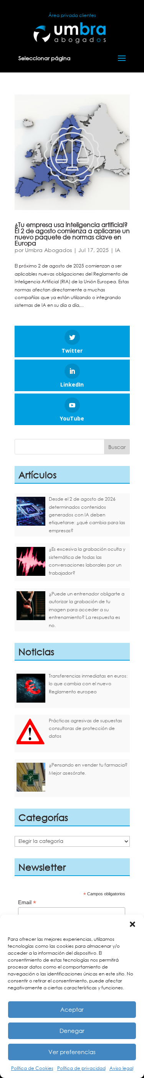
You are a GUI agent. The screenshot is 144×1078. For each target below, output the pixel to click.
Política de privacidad (81, 1068)
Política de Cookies (32, 1068)
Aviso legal (121, 1068)
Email (27, 902)
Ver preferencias (72, 1052)
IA (117, 250)
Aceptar (72, 1009)
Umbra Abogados (48, 250)
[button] (132, 924)
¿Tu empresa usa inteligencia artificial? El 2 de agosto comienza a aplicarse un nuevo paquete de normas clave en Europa (72, 233)
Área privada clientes (72, 15)
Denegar (72, 1030)
